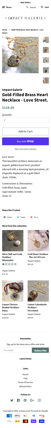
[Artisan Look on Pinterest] (25, 400)
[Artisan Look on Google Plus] (32, 400)
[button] (9, 264)
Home (4, 30)
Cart (46, 7)
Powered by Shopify (39, 410)
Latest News (25, 358)
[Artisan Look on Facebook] (18, 400)
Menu (9, 7)
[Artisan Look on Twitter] (11, 400)
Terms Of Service (25, 382)
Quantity (7, 114)
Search (25, 374)
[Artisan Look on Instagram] (39, 400)
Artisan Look (24, 410)
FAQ (25, 378)
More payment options (25, 148)
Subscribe (40, 351)
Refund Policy (25, 386)
